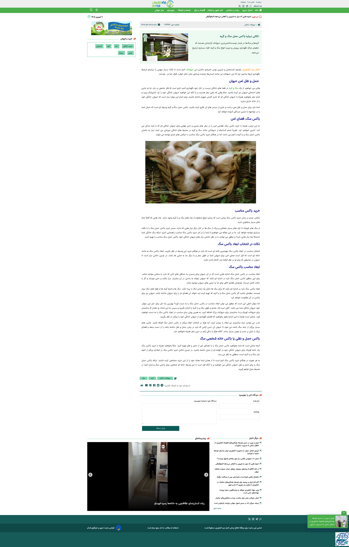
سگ (143, 378)
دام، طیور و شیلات (215, 10)
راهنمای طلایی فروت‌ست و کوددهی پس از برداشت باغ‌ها (238, 477)
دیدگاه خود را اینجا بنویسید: (205, 401)
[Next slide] (90, 475)
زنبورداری (171, 10)
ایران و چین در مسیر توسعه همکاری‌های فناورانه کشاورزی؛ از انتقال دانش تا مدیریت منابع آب (321, 521)
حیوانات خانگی (165, 378)
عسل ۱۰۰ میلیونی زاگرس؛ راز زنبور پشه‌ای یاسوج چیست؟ (238, 458)
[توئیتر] (239, 6)
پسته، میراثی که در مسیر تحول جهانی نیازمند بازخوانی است (236, 503)
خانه (256, 10)
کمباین (99, 46)
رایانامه (256, 412)
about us (258, 6)
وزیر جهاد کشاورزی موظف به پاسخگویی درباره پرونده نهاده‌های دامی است (239, 491)
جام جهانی (160, 10)
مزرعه (121, 53)
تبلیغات (243, 2)
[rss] (250, 6)
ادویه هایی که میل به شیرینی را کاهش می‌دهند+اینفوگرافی (237, 464)
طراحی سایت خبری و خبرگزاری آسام (101, 528)
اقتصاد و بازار (199, 10)
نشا (116, 46)
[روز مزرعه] (111, 28)
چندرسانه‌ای (200, 438)
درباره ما (259, 2)
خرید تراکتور (128, 46)
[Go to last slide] (206, 475)
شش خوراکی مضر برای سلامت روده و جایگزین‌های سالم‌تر (237, 498)
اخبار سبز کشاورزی (222, 528)
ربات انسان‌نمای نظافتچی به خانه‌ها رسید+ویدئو (179, 503)
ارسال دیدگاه (160, 428)
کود (108, 46)
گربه (152, 378)
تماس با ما (251, 2)
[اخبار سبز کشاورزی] (163, 4)
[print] (142, 386)
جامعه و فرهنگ (185, 10)
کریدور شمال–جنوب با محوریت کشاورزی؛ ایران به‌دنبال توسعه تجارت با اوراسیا (236, 452)
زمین (130, 53)
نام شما (256, 401)
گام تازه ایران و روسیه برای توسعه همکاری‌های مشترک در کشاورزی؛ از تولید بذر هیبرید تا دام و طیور (238, 483)
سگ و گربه (234, 88)
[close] (344, 513)
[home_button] (259, 24)
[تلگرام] (247, 6)
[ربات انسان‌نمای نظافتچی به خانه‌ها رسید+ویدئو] (148, 476)
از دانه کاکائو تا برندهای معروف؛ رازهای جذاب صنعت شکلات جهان (225, 16)
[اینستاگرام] (243, 6)
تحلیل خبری (247, 10)
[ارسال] (146, 386)
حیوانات (189, 69)
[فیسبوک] (154, 386)
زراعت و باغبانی (233, 10)
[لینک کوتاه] (150, 386)
